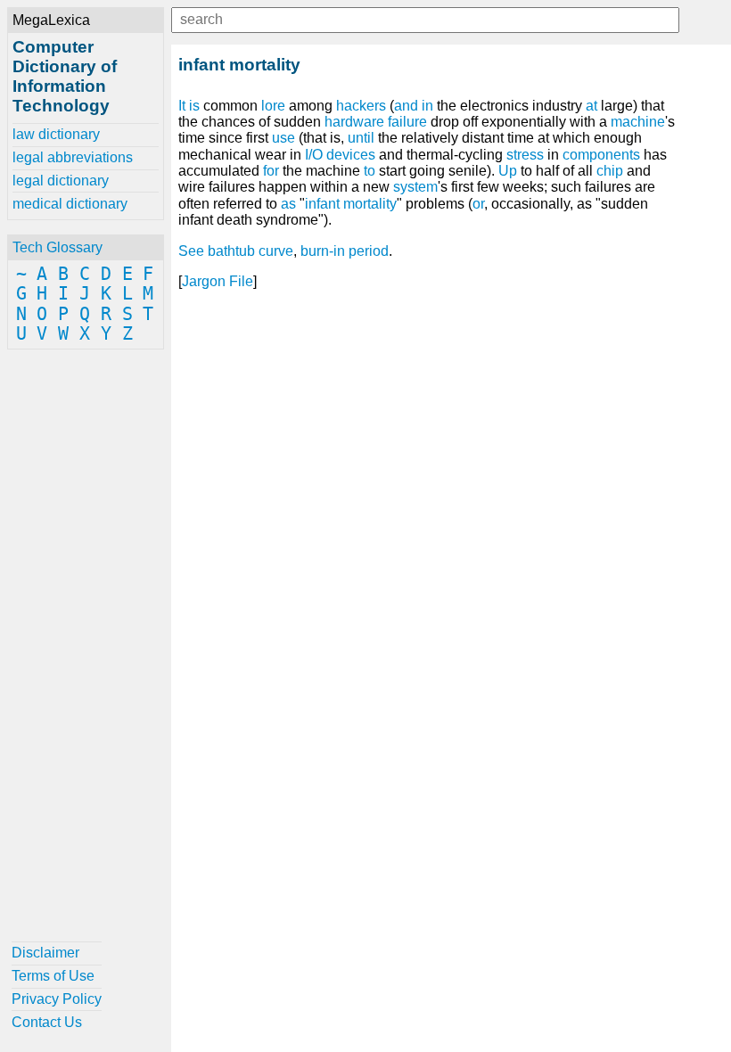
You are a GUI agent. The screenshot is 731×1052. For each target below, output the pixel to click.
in (427, 105)
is (194, 105)
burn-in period (344, 251)
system (415, 186)
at (591, 105)
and (406, 105)
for (271, 170)
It (181, 105)
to (369, 170)
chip (609, 170)
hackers (361, 105)
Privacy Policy (57, 999)
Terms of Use (53, 975)
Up (507, 170)
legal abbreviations (72, 157)
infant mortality (351, 203)
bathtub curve (250, 251)
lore (273, 105)
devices (350, 154)
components (601, 154)
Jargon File (217, 281)
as (288, 203)
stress (525, 154)
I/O (314, 154)
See (191, 251)
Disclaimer (45, 952)
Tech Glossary (57, 247)
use (283, 137)
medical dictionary (69, 203)
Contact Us (47, 1022)
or (478, 203)
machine (638, 121)
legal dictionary (60, 180)
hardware (354, 121)
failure (407, 121)
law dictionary (56, 134)
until (361, 137)
